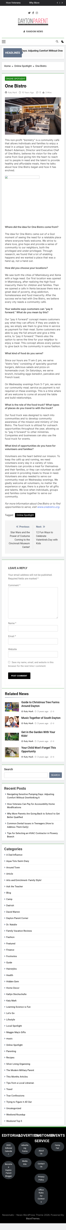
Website (12, 649)
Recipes (10, 1057)
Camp (9, 899)
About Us (41, 1152)
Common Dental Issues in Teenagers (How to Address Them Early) (12, 3)
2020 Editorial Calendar (8, 1149)
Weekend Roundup (15, 1114)
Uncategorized (13, 1108)
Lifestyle (10, 1019)
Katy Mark (12, 92)
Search (8, 769)
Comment (14, 585)
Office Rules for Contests (41, 1196)
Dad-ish (10, 905)
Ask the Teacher (14, 886)
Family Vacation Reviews (19, 930)
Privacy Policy (41, 1178)
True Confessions (15, 1095)
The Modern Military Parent (20, 1070)
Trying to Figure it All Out (19, 1102)
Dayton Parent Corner (17, 918)
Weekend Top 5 (14, 1121)
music (9, 1038)
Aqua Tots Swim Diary (17, 861)
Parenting (11, 1051)
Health (9, 975)
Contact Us (41, 1165)
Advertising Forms (24, 1148)
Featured (10, 943)
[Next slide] (62, 3)
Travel (9, 1089)
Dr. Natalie (11, 924)
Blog (8, 892)
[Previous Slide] (57, 3)
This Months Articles (17, 1076)
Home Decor (12, 988)
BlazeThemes (32, 1218)
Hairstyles (11, 968)
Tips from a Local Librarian (20, 1083)
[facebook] (33, 13)
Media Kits (24, 1162)
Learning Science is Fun (18, 1007)
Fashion (10, 937)
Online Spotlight (15, 78)
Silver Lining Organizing (18, 1064)
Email (12, 636)
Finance (10, 949)
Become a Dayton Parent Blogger (8, 1170)
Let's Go (10, 1013)
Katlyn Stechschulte (16, 994)
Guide (9, 962)
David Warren (13, 912)
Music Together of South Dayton (40, 717)
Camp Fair (57, 1146)
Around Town (13, 867)
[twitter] (29, 13)
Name (12, 623)
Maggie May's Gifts (16, 1032)
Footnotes (11, 956)
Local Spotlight (14, 1026)
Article (9, 873)
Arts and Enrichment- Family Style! (23, 880)
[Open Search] (57, 41)
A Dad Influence (14, 854)
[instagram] (37, 13)
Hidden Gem (12, 981)
